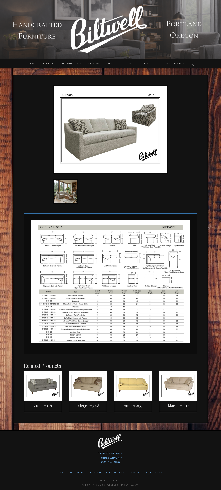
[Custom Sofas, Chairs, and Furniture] (110, 29)
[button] (192, 63)
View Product (42, 395)
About (71, 473)
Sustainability (86, 473)
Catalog (124, 473)
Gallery (102, 473)
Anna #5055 (133, 405)
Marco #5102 (178, 405)
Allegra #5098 (88, 405)
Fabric (113, 473)
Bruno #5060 (42, 405)
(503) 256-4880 (110, 462)
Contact (136, 473)
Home (62, 473)
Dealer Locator (152, 473)
